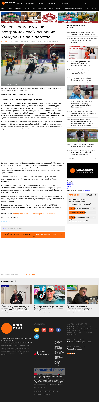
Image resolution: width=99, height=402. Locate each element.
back (93, 9)
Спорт (4, 228)
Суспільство (29, 3)
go (96, 9)
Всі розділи (65, 3)
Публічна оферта (42, 394)
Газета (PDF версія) (14, 9)
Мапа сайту (39, 388)
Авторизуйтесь (29, 274)
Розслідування (52, 3)
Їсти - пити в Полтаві (40, 9)
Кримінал (27, 9)
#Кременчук (5, 221)
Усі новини (73, 159)
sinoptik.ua (86, 190)
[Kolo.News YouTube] (82, 170)
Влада (19, 3)
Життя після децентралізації (73, 9)
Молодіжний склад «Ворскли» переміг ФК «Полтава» (34, 214)
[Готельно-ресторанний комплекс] (49, 17)
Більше (89, 195)
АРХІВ (3, 9)
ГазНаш (58, 9)
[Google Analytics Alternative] (71, 354)
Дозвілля (40, 3)
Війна (51, 9)
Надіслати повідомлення (46, 391)
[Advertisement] (33, 144)
